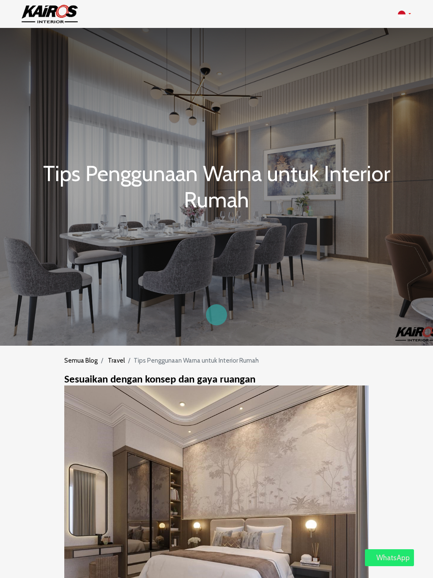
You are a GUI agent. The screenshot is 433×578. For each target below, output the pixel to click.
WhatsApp (392, 557)
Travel (116, 360)
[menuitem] (193, 14)
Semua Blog (81, 360)
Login (381, 14)
